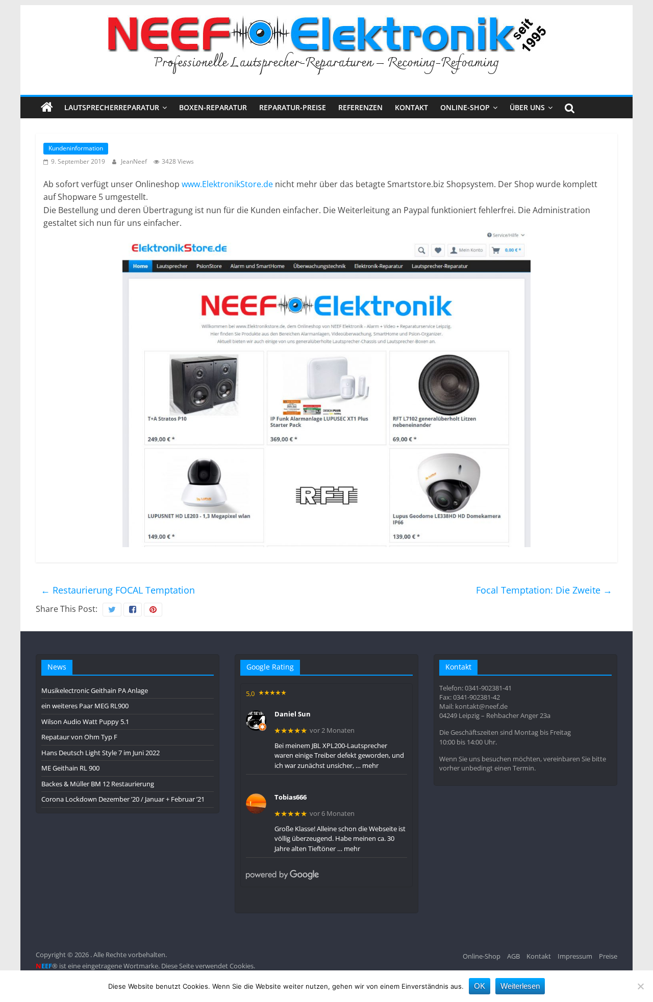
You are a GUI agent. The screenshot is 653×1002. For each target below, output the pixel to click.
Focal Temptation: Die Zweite (544, 590)
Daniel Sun (292, 714)
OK (479, 986)
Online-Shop (465, 107)
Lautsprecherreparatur (111, 107)
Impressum (575, 956)
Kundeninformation (75, 148)
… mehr (367, 765)
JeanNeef (134, 161)
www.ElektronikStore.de (227, 184)
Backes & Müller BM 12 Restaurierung (97, 783)
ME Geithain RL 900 (70, 768)
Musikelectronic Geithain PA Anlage (94, 690)
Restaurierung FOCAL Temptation (118, 590)
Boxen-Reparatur (213, 107)
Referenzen (360, 107)
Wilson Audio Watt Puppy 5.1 (85, 721)
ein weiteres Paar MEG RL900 (85, 705)
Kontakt (411, 107)
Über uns (527, 107)
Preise (608, 956)
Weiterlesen (520, 986)
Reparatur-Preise (292, 107)
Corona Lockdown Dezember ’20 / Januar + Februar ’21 (123, 799)
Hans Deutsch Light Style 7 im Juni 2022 (100, 752)
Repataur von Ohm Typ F (79, 736)
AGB (513, 956)
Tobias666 (290, 797)
